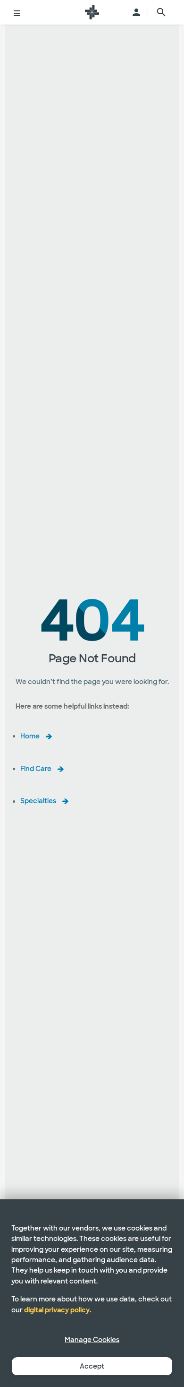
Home (30, 736)
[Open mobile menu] (17, 12)
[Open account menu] (136, 12)
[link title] (92, 12)
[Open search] (161, 12)
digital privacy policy (57, 1310)
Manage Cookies (92, 1339)
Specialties (38, 801)
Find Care (35, 768)
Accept (92, 1366)
